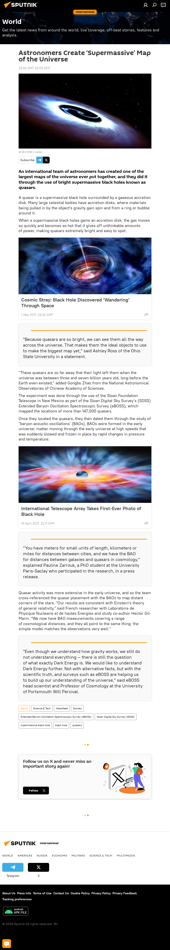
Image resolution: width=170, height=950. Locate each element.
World (24, 708)
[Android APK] (16, 912)
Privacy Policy (101, 893)
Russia (42, 855)
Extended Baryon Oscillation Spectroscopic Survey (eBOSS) (56, 716)
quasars (77, 725)
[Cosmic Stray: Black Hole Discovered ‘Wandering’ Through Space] (85, 266)
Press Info (24, 893)
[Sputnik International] (21, 9)
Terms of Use (42, 893)
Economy (59, 855)
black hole (61, 725)
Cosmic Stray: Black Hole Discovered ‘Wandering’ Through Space (75, 302)
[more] (146, 314)
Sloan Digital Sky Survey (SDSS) (116, 716)
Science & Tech (42, 708)
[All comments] (6, 943)
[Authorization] (145, 4)
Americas (24, 855)
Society (77, 708)
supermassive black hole (35, 725)
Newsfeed (62, 708)
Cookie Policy (80, 893)
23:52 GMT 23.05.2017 (34, 68)
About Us (8, 893)
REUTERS (27, 152)
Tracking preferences (17, 899)
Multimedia (126, 855)
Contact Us (61, 893)
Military (78, 855)
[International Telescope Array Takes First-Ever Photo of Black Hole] (85, 474)
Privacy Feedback (124, 893)
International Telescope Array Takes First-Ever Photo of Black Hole (81, 511)
